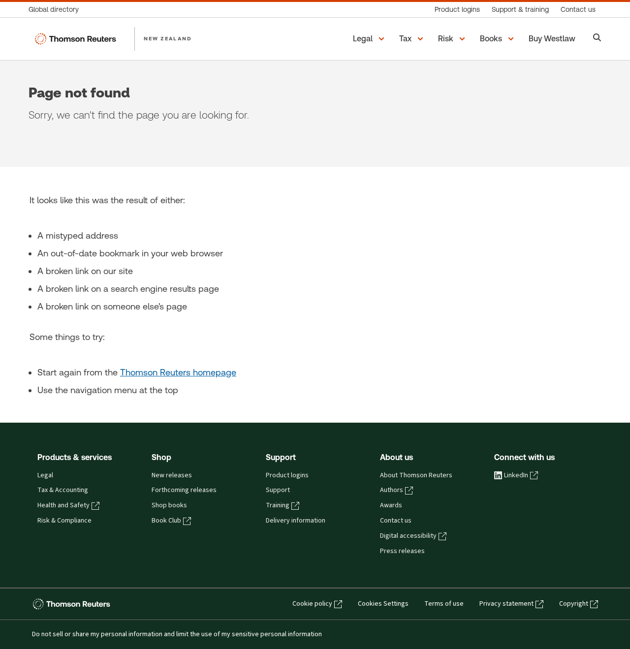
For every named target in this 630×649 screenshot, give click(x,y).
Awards (391, 505)
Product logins (287, 475)
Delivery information (295, 520)
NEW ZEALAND (168, 38)
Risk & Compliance (64, 520)
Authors (391, 490)
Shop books (169, 505)
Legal (45, 475)
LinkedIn (516, 475)
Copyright (573, 603)
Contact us (395, 520)
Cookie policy (312, 603)
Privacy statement (506, 603)
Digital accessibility (408, 535)
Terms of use (444, 603)
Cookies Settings (383, 603)
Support (278, 490)
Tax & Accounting (62, 490)
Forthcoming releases (184, 490)
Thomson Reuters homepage (178, 372)
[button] (370, 39)
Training (277, 505)
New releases (172, 475)
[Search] (597, 39)
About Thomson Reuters (416, 475)
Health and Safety (63, 505)
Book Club (166, 520)
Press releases (402, 551)
